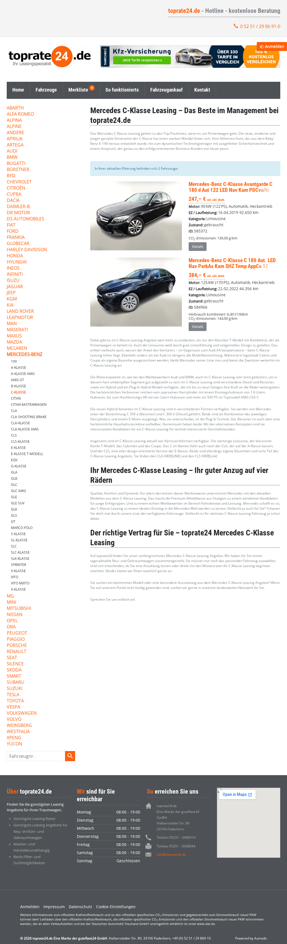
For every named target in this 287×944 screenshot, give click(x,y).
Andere (15, 133)
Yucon (14, 744)
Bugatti (16, 163)
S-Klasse (18, 534)
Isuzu (13, 280)
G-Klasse (18, 466)
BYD (11, 176)
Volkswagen (22, 713)
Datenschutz (80, 906)
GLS (14, 515)
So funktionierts (122, 90)
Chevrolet (19, 182)
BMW (12, 157)
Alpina (14, 120)
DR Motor (18, 213)
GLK (14, 509)
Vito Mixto (20, 583)
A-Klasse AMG (23, 373)
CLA (14, 410)
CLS (14, 435)
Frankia (16, 237)
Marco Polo (22, 527)
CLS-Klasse (20, 441)
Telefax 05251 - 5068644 (176, 846)
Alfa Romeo (20, 114)
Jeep (11, 293)
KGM (12, 299)
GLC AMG (18, 490)
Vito (14, 577)
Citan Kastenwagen (29, 404)
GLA (14, 472)
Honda (15, 256)
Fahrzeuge (46, 90)
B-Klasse (18, 386)
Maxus (14, 336)
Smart (14, 676)
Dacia (13, 200)
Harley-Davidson (27, 250)
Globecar (18, 243)
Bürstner (18, 170)
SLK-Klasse (20, 558)
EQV (14, 460)
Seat (12, 658)
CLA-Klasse (20, 423)
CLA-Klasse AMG (25, 429)
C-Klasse (18, 392)
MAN (12, 324)
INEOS (13, 268)
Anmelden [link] (274, 46)
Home (18, 90)
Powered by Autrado (251, 938)
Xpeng (14, 738)
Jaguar (15, 287)
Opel (12, 621)
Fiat (11, 225)
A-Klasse (18, 367)
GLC (14, 484)
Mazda (14, 342)
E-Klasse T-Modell (27, 453)
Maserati (17, 330)
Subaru (15, 682)
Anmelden (30, 906)
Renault (16, 651)
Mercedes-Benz (24, 354)
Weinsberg (19, 725)
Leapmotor (20, 317)
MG (10, 596)
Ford (12, 231)
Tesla (13, 695)
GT (13, 521)
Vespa (13, 707)
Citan (16, 398)
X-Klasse (18, 589)
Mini (11, 602)
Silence (15, 664)
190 (14, 361)
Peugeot (17, 633)
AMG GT (17, 379)
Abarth (15, 108)
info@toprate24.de (171, 854)
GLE (14, 497)
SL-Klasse (19, 540)
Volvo (14, 719)
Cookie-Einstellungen (116, 906)
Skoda (14, 670)
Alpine (14, 126)
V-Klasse (18, 570)
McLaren (17, 348)
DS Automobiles (25, 219)
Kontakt (202, 90)
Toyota (15, 701)
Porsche (17, 645)
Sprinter (18, 564)
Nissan (14, 614)
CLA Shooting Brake (29, 416)
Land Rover (20, 311)
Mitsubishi (19, 608)
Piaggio (16, 639)
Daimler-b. (19, 206)
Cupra (14, 194)
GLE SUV (17, 503)
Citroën (16, 188)
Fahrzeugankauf (166, 90)
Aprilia (14, 139)
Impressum (54, 906)
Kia (10, 305)
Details (197, 246)
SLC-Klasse (20, 552)
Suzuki (14, 688)
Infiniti (15, 274)
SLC (14, 546)
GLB (14, 478)
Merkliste (78, 90)
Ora (11, 627)
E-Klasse (18, 447)
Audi (12, 151)
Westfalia (18, 732)
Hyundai (17, 262)
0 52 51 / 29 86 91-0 (260, 26)
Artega (15, 145)
